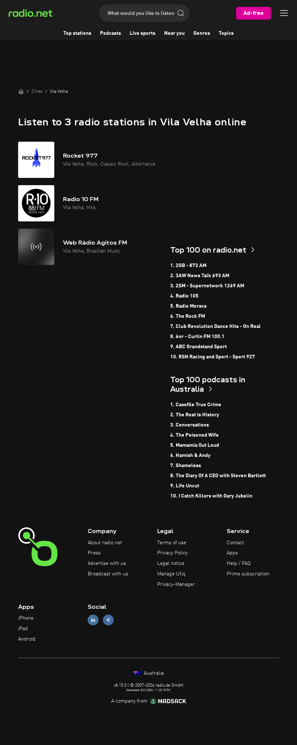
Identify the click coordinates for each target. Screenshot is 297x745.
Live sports (142, 33)
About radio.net (105, 542)
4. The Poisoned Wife (194, 435)
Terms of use (171, 542)
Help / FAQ (239, 563)
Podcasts (110, 33)
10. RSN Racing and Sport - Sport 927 (212, 356)
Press (94, 552)
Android (26, 639)
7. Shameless (185, 465)
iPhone (25, 618)
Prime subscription (248, 574)
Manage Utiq (171, 574)
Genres (201, 33)
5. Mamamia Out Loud (194, 445)
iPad (23, 628)
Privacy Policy (172, 552)
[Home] (21, 91)
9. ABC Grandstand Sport (198, 346)
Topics (226, 33)
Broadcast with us (108, 574)
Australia (153, 673)
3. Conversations (189, 425)
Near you (174, 33)
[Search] (180, 13)
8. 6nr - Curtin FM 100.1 (197, 336)
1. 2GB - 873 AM (188, 265)
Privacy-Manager (176, 584)
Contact (235, 542)
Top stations (77, 33)
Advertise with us (107, 563)
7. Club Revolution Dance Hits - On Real (215, 326)
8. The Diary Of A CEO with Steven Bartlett (218, 475)
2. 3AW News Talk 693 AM (199, 275)
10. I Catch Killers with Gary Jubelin (211, 496)
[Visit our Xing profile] (108, 620)
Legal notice (170, 563)
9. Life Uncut (184, 485)
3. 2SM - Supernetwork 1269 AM (207, 285)
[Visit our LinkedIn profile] (93, 620)
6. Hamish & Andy (190, 455)
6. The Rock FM (187, 316)
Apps (232, 552)
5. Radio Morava (188, 306)
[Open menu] (284, 13)
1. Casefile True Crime (195, 404)
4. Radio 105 (184, 296)
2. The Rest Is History (194, 414)
